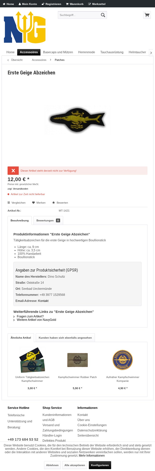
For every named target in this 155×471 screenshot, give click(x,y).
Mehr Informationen (92, 455)
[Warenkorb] (147, 15)
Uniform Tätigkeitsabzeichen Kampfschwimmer (32, 379)
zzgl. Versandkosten (18, 188)
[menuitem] (82, 15)
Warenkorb (76, 3)
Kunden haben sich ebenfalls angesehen (65, 337)
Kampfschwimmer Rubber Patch (77, 377)
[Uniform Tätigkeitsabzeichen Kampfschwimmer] (32, 360)
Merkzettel (98, 3)
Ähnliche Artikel (21, 337)
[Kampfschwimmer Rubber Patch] (77, 360)
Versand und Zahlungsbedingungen (58, 427)
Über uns (84, 420)
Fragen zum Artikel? (30, 316)
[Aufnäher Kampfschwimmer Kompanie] (123, 360)
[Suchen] (103, 15)
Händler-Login (52, 435)
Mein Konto (29, 3)
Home (10, 3)
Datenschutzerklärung (92, 430)
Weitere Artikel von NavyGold (36, 319)
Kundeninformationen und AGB (57, 417)
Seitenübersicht (88, 435)
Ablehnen (52, 465)
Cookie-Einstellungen (92, 425)
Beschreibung (20, 220)
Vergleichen (18, 202)
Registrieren (53, 3)
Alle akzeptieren (74, 465)
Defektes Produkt (54, 440)
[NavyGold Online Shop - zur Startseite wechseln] (25, 28)
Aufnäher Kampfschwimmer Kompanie (122, 379)
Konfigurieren (100, 465)
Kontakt (43, 300)
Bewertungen (47, 220)
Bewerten (62, 202)
